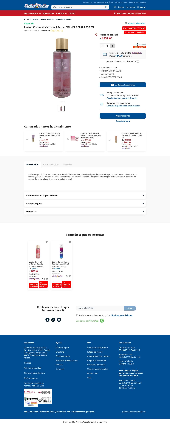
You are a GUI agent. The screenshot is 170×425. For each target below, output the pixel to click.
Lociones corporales (63, 19)
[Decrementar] (102, 46)
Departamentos (31, 13)
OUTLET (72, 13)
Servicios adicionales (96, 364)
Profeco (59, 364)
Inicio (29, 19)
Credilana (60, 352)
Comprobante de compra (98, 356)
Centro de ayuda (121, 2)
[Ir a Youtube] (59, 320)
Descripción (32, 164)
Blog (89, 377)
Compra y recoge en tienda (103, 2)
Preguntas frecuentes (96, 360)
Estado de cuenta (94, 352)
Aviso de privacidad (32, 368)
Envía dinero (92, 373)
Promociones (48, 13)
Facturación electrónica (97, 347)
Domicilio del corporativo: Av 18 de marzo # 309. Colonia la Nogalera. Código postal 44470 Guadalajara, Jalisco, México (37, 352)
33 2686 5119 (140, 13)
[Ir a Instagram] (53, 320)
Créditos (60, 13)
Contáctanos (87, 2)
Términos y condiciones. (122, 315)
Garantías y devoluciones (67, 360)
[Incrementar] (112, 46)
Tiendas (120, 7)
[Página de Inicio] (36, 5)
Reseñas (67, 164)
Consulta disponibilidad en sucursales (123, 105)
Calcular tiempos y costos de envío (122, 98)
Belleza (35, 19)
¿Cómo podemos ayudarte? (134, 411)
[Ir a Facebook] (47, 320)
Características (51, 164)
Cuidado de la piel (46, 19)
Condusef (60, 369)
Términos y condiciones (34, 373)
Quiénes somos (31, 378)
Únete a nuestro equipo (137, 2)
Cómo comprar (62, 347)
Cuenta (132, 7)
